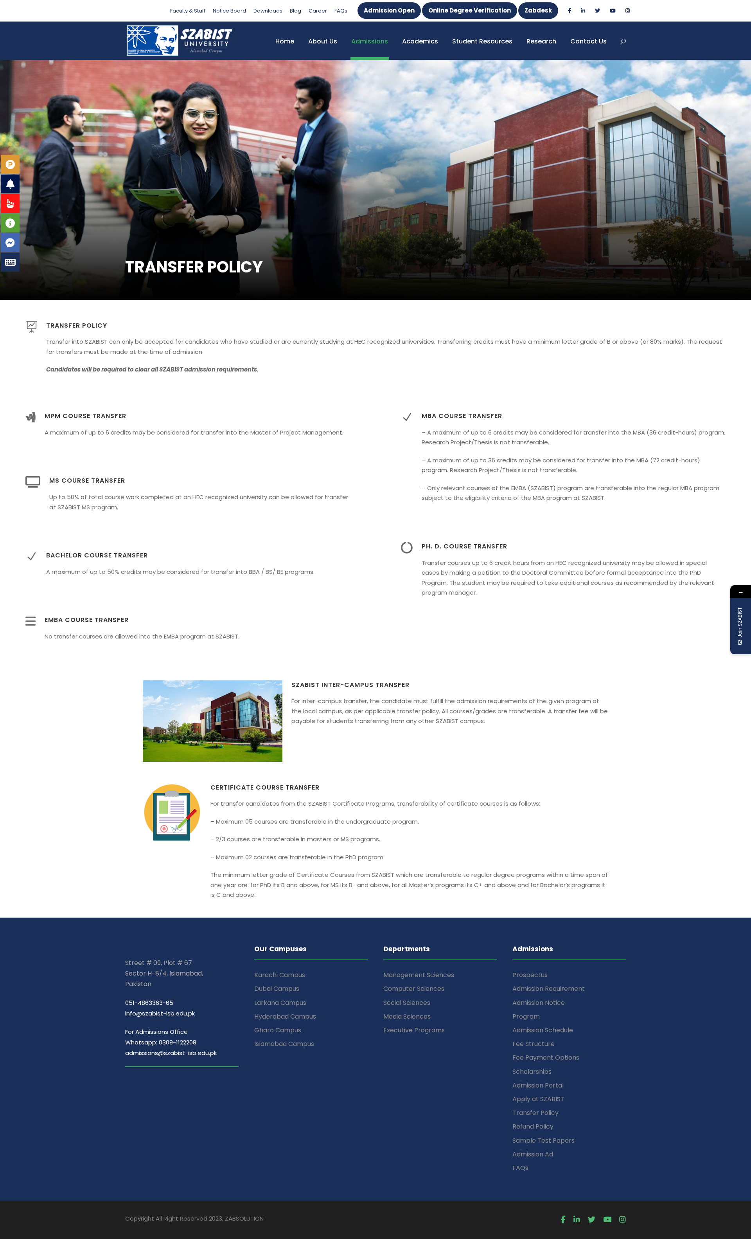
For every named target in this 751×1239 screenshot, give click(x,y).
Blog (295, 10)
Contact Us (588, 41)
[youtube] (613, 10)
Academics (420, 41)
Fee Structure (533, 1043)
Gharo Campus (277, 1030)
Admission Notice (538, 1002)
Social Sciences (406, 1002)
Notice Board (229, 10)
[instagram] (627, 10)
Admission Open (389, 10)
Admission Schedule (542, 1030)
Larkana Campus (280, 1002)
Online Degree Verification (469, 10)
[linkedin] (583, 10)
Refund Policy (532, 1126)
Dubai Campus (276, 988)
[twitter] (597, 10)
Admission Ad (532, 1154)
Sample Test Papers (543, 1140)
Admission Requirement (548, 988)
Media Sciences (407, 1016)
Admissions (369, 41)
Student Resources (482, 41)
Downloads (267, 10)
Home (284, 41)
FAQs (340, 10)
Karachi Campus (279, 974)
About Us (322, 41)
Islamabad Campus (284, 1043)
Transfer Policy (535, 1112)
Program (526, 1016)
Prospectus (530, 974)
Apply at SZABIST (538, 1099)
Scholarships (532, 1071)
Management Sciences (418, 974)
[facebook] (569, 10)
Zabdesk (538, 10)
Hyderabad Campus (285, 1016)
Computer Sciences (413, 988)
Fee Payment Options (545, 1057)
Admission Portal (538, 1085)
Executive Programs (414, 1030)
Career (318, 10)
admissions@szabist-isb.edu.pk (171, 1053)
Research (541, 41)
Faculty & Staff (187, 10)
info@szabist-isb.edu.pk (160, 1013)
